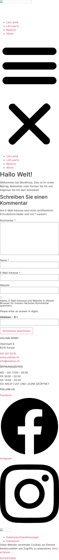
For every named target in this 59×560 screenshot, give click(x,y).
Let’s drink (12, 22)
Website (4, 285)
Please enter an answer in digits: (19, 311)
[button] (29, 94)
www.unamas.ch (9, 357)
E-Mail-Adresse (10, 272)
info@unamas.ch (10, 361)
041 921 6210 (8, 353)
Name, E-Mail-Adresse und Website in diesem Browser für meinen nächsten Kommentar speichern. (27, 303)
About (10, 33)
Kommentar (8, 220)
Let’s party (12, 26)
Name (4, 260)
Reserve (11, 29)
